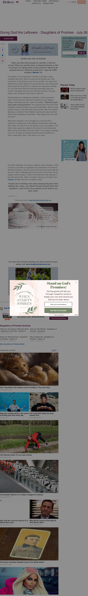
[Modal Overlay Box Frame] (44, 298)
